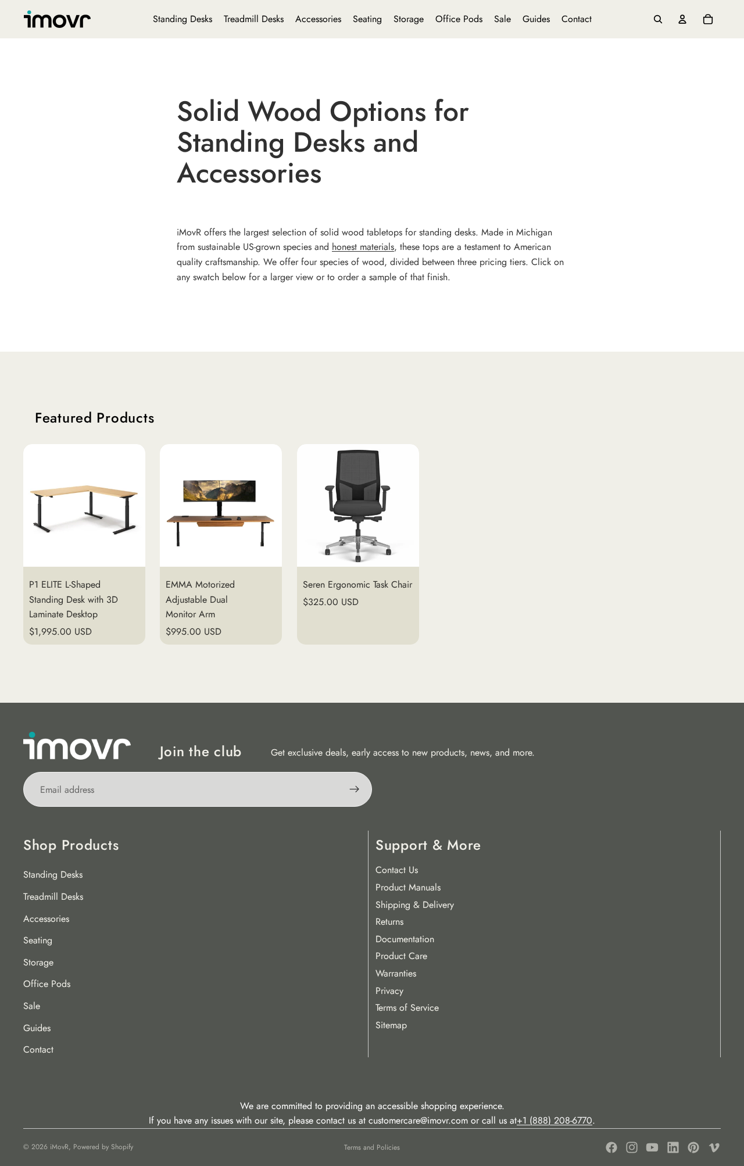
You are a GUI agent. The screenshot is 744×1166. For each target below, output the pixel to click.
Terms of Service (407, 1007)
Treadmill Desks (53, 896)
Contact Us (396, 870)
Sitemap (391, 1025)
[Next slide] (707, 545)
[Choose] (127, 548)
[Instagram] (632, 1147)
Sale (31, 1006)
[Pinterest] (693, 1147)
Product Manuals (408, 887)
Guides (37, 1028)
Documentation (404, 939)
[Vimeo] (714, 1147)
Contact (38, 1049)
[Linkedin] (673, 1147)
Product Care (401, 956)
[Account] (682, 19)
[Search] (658, 19)
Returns (389, 921)
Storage (38, 962)
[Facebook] (611, 1147)
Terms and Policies (372, 1147)
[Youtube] (652, 1147)
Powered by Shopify (103, 1147)
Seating (37, 940)
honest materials (363, 246)
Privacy (389, 990)
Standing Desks (53, 874)
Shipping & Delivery (414, 904)
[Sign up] (354, 789)
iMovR (59, 1147)
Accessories (46, 918)
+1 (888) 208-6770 (554, 1120)
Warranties (395, 973)
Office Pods (46, 983)
